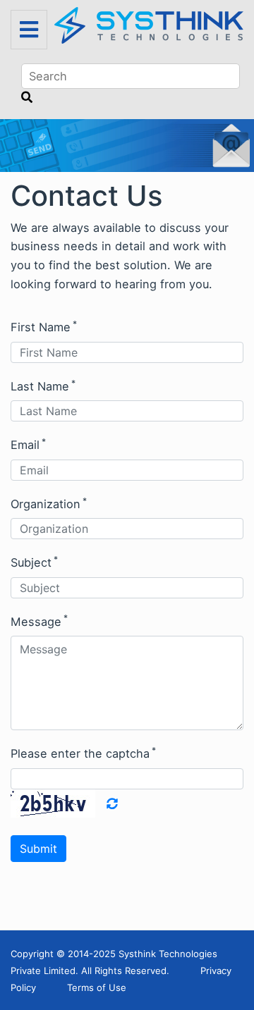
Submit (38, 849)
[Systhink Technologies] (148, 24)
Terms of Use (96, 987)
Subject (34, 561)
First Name (44, 326)
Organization (49, 503)
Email (28, 444)
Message (39, 620)
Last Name (43, 385)
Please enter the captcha (83, 752)
